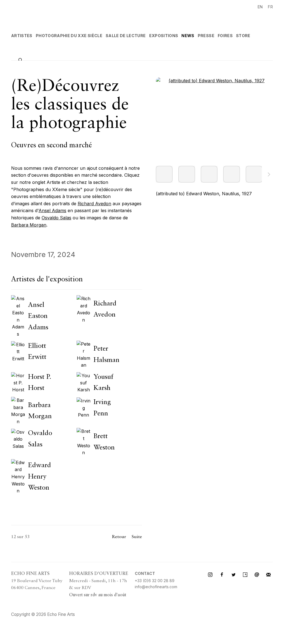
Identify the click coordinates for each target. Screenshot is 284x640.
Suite (269, 175)
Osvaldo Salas (56, 217)
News (187, 35)
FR (270, 6)
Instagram (210, 574)
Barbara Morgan (28, 225)
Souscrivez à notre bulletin (268, 574)
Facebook (221, 574)
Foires (225, 35)
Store (243, 35)
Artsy (245, 574)
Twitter (233, 574)
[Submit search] (20, 59)
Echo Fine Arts (50, 13)
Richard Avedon (94, 203)
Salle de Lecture (126, 35)
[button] (164, 174)
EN (260, 6)
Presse (206, 35)
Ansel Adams (52, 210)
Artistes (21, 35)
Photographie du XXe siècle (69, 35)
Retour (119, 537)
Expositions (163, 35)
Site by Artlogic (94, 615)
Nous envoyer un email (256, 574)
